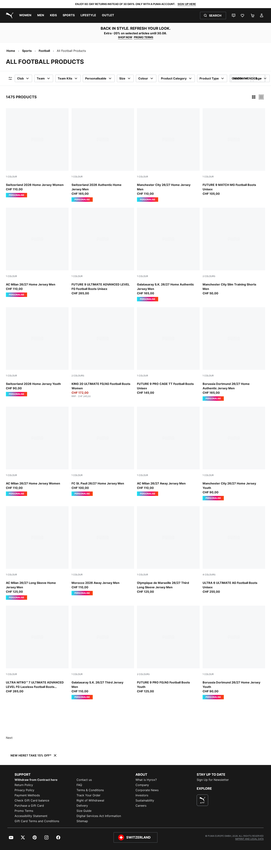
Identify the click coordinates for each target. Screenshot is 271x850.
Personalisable (95, 78)
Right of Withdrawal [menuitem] (90, 800)
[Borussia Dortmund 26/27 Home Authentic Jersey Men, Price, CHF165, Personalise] (234, 354)
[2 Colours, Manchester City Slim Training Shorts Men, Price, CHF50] (234, 251)
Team (41, 78)
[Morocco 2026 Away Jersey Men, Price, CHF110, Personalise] (103, 550)
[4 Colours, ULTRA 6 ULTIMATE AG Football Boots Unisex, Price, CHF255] (234, 550)
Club (20, 78)
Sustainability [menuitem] (145, 800)
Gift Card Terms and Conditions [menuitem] (37, 821)
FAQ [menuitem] (79, 785)
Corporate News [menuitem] (147, 790)
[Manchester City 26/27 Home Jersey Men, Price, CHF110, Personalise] (168, 155)
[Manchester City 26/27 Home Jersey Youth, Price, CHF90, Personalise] (234, 453)
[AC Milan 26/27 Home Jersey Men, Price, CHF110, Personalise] (37, 252)
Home (10, 51)
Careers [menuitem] (141, 805)
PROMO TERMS (143, 37)
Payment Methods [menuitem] (27, 795)
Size (122, 78)
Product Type (209, 78)
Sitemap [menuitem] (82, 821)
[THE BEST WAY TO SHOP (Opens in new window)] (202, 800)
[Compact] (253, 97)
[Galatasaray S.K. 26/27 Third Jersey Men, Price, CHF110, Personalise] (103, 652)
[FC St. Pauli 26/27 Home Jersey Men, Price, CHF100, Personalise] (103, 451)
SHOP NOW (125, 37)
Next (9, 738)
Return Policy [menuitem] (24, 785)
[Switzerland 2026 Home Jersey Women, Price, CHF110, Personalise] (37, 153)
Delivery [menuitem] (82, 805)
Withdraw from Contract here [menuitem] (36, 780)
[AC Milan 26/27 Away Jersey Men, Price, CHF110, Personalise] (168, 451)
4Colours (209, 574)
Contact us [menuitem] (84, 780)
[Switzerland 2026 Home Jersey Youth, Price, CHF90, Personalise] (37, 352)
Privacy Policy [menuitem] (24, 790)
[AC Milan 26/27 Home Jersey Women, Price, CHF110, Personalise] (37, 451)
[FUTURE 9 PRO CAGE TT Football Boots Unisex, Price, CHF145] (168, 351)
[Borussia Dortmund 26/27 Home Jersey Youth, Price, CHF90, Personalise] (234, 652)
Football (44, 51)
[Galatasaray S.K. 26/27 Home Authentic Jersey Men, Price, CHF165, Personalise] (168, 254)
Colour (143, 78)
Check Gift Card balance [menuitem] (32, 800)
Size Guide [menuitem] (84, 811)
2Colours (209, 276)
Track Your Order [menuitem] (88, 795)
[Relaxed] (261, 97)
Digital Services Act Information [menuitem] (99, 816)
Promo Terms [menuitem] (24, 811)
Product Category (174, 78)
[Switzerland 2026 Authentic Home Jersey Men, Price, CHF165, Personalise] (103, 155)
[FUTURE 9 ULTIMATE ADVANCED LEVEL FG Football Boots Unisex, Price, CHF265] (103, 251)
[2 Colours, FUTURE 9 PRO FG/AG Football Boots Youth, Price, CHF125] (168, 649)
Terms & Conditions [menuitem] (90, 790)
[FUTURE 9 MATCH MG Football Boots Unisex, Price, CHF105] (234, 152)
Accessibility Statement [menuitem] (31, 816)
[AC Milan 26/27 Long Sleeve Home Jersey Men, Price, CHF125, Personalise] (37, 553)
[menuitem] (25, 15)
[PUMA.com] (9, 15)
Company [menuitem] (142, 785)
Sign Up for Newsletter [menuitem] (213, 780)
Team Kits (65, 78)
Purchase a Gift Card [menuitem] (29, 805)
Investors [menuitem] (142, 795)
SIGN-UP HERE (187, 4)
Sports (27, 51)
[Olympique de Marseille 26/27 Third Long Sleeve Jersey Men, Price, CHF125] (168, 550)
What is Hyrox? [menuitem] (146, 780)
